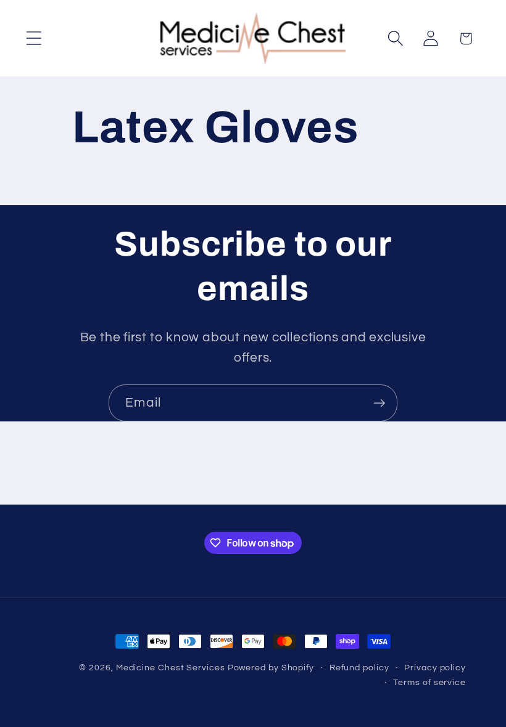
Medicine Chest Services (172, 667)
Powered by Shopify (271, 667)
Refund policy (359, 667)
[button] (33, 38)
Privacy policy (435, 667)
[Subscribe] (379, 403)
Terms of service (429, 682)
